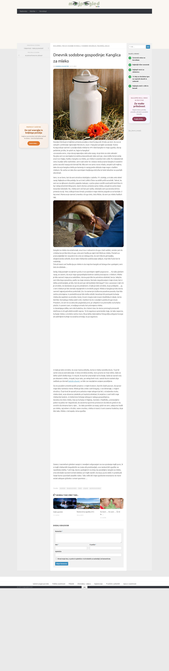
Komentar (59, 531)
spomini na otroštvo (95, 488)
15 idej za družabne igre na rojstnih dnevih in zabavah (140, 79)
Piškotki (71, 584)
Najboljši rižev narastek (140, 64)
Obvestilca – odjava (84, 584)
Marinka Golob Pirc (62, 66)
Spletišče (58, 551)
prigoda (86, 488)
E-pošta (93, 544)
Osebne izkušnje (89, 46)
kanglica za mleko (71, 488)
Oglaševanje (98, 584)
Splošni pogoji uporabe (41, 584)
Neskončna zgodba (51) (85, 512)
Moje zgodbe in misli (71, 46)
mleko (80, 488)
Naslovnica (23, 11)
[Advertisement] (84, 28)
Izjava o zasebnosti (129, 584)
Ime (57, 544)
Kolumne (57, 46)
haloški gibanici (74, 381)
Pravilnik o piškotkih (113, 584)
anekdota (62, 488)
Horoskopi (43, 11)
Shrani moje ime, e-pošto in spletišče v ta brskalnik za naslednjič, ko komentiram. (84, 559)
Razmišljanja (104, 46)
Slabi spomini (58, 512)
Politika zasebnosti (58, 584)
